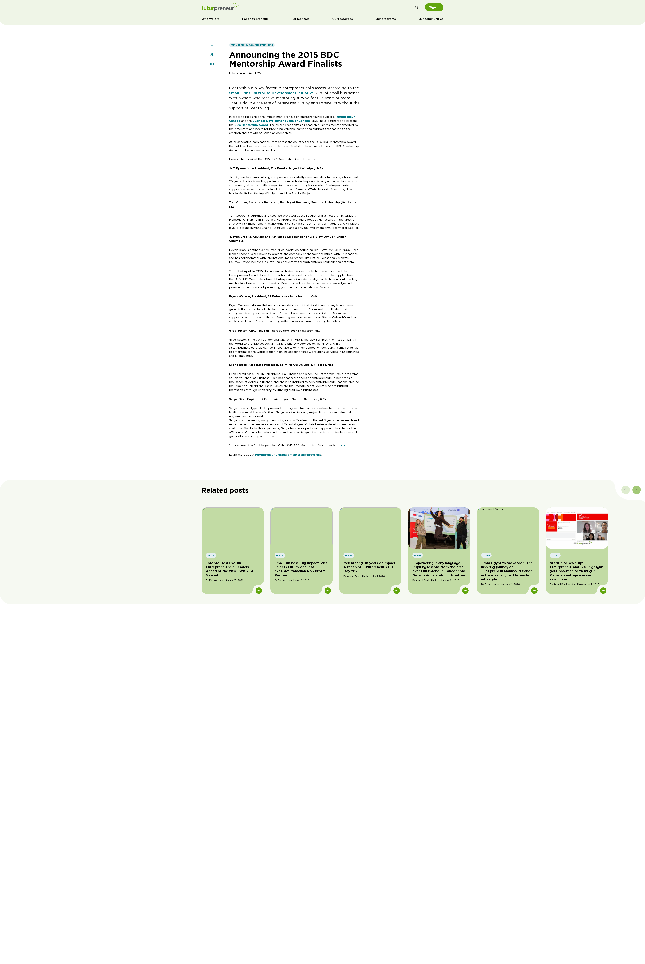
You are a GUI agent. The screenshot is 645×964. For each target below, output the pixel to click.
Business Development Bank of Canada (281, 120)
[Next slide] (636, 490)
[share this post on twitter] (212, 55)
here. (342, 445)
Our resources (342, 19)
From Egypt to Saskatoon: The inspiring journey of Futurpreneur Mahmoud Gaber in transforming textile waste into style (507, 571)
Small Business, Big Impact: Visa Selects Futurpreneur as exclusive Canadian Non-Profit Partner (301, 569)
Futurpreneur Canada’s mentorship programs (288, 454)
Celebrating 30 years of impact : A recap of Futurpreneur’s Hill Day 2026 (370, 567)
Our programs (386, 19)
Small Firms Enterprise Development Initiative (271, 93)
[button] (416, 7)
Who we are (210, 19)
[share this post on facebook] (212, 46)
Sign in (434, 7)
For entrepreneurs (255, 19)
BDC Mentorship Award (251, 125)
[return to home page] (220, 7)
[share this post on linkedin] (212, 64)
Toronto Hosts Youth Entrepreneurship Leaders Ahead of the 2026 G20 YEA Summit (230, 569)
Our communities (431, 19)
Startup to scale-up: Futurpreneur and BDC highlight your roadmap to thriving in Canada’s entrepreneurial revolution (576, 571)
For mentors (300, 19)
